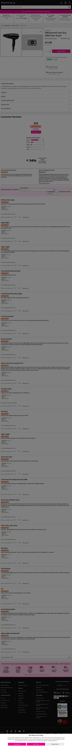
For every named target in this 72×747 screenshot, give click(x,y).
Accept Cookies (17, 744)
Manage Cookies (55, 744)
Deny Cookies (36, 744)
